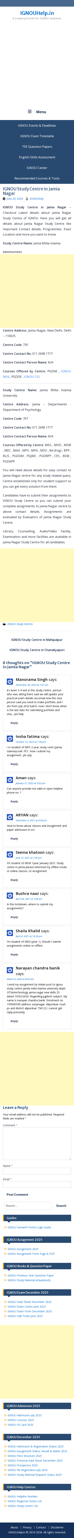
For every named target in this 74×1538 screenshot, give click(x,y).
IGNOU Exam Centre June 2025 (27, 1306)
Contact (41, 1527)
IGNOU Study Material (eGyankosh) (29, 1280)
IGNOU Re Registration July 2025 (28, 1470)
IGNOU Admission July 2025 (25, 1415)
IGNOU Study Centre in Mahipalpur (37, 640)
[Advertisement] (37, 66)
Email (7, 1179)
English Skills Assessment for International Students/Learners (37, 157)
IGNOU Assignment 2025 (23, 1249)
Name (8, 1166)
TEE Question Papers (37, 147)
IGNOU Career (37, 168)
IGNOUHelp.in (37, 13)
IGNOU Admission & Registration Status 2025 (36, 1446)
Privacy (27, 1527)
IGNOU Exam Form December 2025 (30, 1311)
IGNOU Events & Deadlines (37, 125)
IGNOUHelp (36, 198)
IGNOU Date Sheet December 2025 (29, 1302)
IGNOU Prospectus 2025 (23, 1465)
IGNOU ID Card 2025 (20, 1424)
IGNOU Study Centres (20, 624)
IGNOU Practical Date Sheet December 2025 (35, 1460)
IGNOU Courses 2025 (21, 1420)
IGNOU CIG (32, 377)
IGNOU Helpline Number (23, 1496)
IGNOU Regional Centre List (25, 1501)
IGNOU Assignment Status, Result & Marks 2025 (37, 1451)
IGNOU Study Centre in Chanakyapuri (37, 650)
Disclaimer (57, 1527)
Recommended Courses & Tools (37, 178)
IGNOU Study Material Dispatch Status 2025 (35, 1474)
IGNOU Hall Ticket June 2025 (25, 1316)
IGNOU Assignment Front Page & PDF (31, 1253)
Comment (10, 1125)
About (14, 1527)
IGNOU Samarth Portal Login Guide (29, 1227)
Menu (41, 112)
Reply (14, 723)
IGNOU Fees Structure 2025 (25, 1456)
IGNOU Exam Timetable (37, 136)
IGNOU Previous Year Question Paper (31, 1275)
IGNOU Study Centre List (23, 1506)
